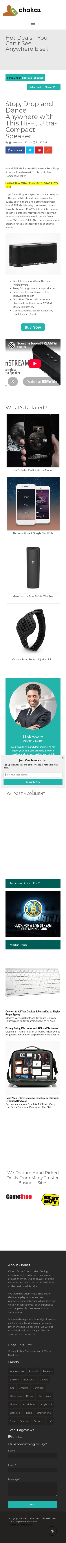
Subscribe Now (33, 781)
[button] (33, 760)
